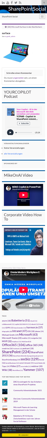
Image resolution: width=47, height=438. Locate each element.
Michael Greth (10, 335)
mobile (26, 338)
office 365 (34, 345)
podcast (28, 348)
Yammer (33, 370)
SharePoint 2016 (19, 356)
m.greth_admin (10, 36)
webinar (37, 366)
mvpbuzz (17, 342)
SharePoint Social (10, 16)
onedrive (7, 348)
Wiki (7, 369)
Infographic (7, 331)
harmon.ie (35, 327)
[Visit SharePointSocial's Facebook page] (12, 2)
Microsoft (28, 334)
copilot (18, 324)
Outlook (17, 349)
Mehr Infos (12, 430)
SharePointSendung (11, 360)
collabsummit (8, 324)
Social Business (12, 363)
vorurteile (26, 366)
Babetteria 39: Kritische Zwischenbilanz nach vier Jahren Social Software (26, 418)
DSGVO (26, 324)
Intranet (19, 331)
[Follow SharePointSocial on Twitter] (15, 2)
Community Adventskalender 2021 (27, 390)
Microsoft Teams (12, 338)
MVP (7, 341)
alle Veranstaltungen (13, 153)
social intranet (26, 363)
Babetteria (20, 320)
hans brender (20, 328)
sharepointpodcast (35, 356)
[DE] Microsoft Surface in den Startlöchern (25, 27)
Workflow (18, 370)
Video (15, 366)
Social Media (39, 363)
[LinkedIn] (3, 2)
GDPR (9, 328)
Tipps (6, 366)
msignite (36, 338)
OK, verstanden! (23, 435)
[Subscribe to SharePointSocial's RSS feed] (20, 2)
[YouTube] (7, 2)
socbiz (30, 359)
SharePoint (16, 351)
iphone (39, 331)
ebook (35, 324)
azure (6, 321)
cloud (33, 321)
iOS (31, 331)
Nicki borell (26, 341)
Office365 (13, 345)
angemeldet (18, 77)
